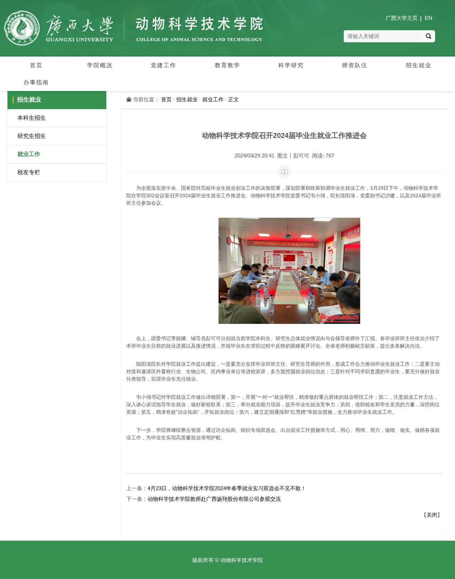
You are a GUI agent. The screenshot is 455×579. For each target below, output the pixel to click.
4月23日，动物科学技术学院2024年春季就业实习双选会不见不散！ (227, 488)
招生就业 (187, 99)
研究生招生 (31, 136)
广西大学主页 (402, 18)
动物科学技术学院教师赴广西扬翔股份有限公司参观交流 (214, 499)
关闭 (432, 515)
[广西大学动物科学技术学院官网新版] (133, 28)
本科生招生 (31, 118)
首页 (166, 99)
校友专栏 (28, 172)
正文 (233, 99)
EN (428, 18)
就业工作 (28, 154)
